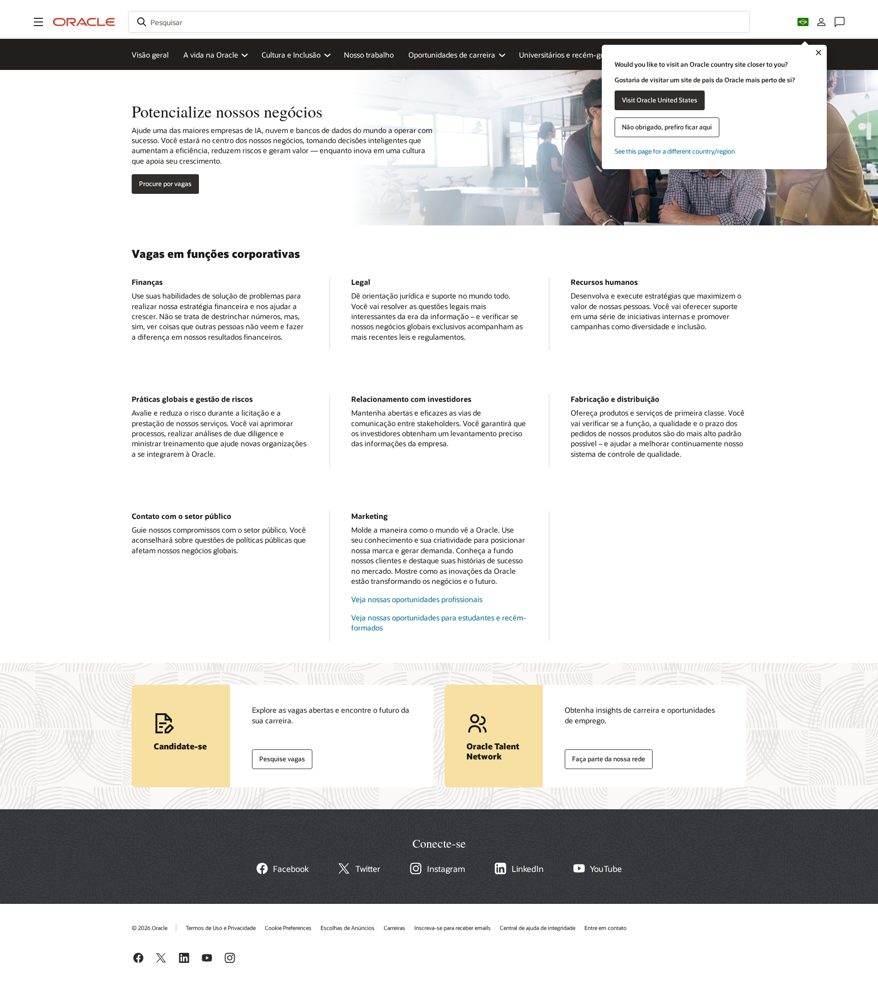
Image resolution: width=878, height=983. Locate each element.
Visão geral (150, 54)
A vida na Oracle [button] (210, 54)
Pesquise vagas (278, 756)
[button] (38, 21)
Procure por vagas (165, 183)
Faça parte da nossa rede (605, 756)
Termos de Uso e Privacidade (221, 927)
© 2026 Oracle (149, 927)
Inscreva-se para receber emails (452, 927)
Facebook (291, 869)
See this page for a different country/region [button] (675, 151)
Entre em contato (605, 927)
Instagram (446, 869)
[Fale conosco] (839, 21)
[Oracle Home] (84, 22)
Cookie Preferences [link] (288, 927)
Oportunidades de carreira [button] (451, 54)
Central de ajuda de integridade (537, 927)
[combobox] (439, 22)
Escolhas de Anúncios (348, 927)
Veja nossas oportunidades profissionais (416, 599)
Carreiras (394, 927)
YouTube (606, 869)
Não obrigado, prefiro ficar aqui (667, 127)
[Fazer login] (821, 21)
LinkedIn (528, 869)
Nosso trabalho (369, 54)
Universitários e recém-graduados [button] (575, 54)
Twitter (367, 869)
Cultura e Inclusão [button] (291, 54)
